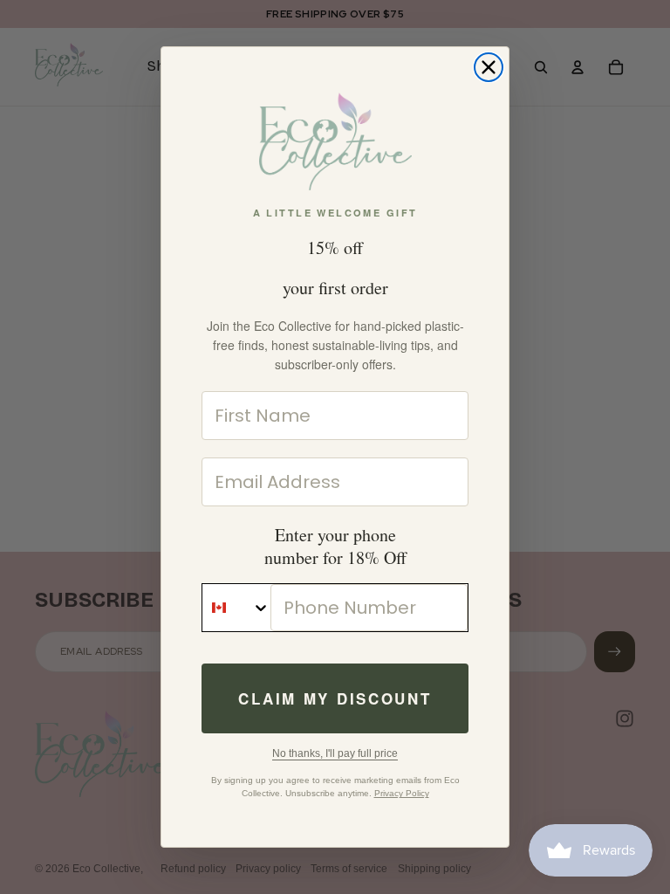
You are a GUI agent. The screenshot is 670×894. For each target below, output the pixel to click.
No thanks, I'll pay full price (335, 753)
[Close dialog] (488, 67)
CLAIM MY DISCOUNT (334, 698)
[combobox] (236, 607)
